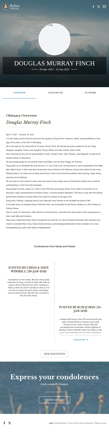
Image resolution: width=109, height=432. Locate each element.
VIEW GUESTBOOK (54, 353)
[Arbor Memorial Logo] (11, 7)
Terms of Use (73, 423)
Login (51, 423)
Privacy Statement (86, 423)
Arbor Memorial (60, 423)
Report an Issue (100, 423)
